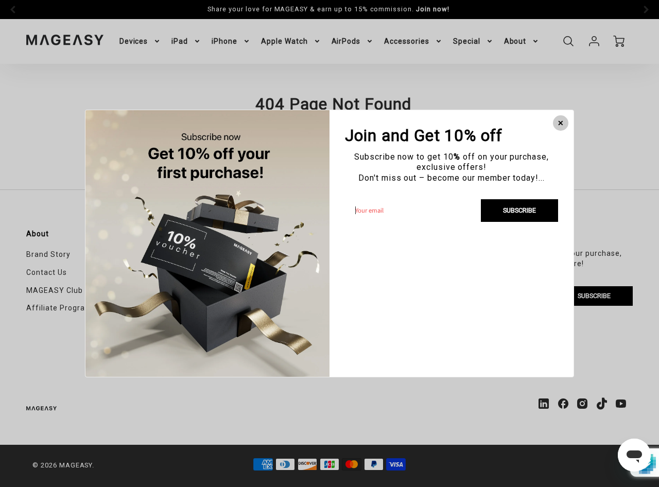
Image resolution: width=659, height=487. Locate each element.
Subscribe (519, 210)
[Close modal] (560, 123)
